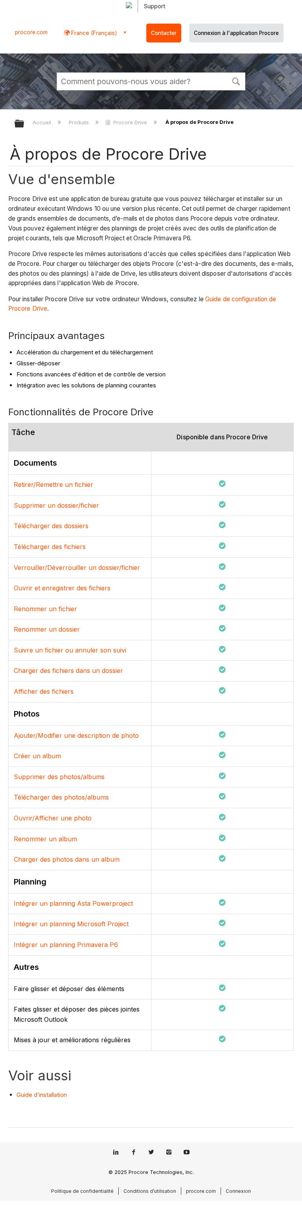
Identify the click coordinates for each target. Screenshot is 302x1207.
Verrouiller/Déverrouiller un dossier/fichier (77, 567)
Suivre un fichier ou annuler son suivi (70, 650)
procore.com (31, 32)
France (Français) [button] (93, 32)
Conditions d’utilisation (149, 1191)
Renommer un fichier (45, 609)
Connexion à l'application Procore (236, 33)
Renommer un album (45, 839)
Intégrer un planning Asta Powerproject (73, 903)
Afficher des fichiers (44, 691)
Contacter (164, 33)
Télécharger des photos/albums (61, 797)
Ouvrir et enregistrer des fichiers (62, 588)
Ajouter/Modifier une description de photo (76, 735)
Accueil (43, 122)
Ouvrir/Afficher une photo (53, 818)
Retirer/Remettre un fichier (53, 484)
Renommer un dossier (47, 629)
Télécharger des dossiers (51, 526)
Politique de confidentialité (82, 1191)
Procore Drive (130, 122)
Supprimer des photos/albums (59, 777)
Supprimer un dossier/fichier (56, 505)
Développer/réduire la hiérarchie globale (24, 124)
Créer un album (37, 756)
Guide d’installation (42, 1094)
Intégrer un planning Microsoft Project (71, 924)
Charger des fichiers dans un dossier (68, 670)
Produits (79, 122)
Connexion (238, 1191)
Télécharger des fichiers (50, 547)
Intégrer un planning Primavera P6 (66, 945)
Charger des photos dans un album (67, 859)
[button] (235, 80)
